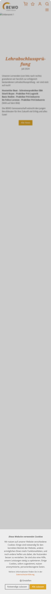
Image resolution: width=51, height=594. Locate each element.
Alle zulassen (38, 587)
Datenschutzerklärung (25, 574)
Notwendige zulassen (17, 587)
